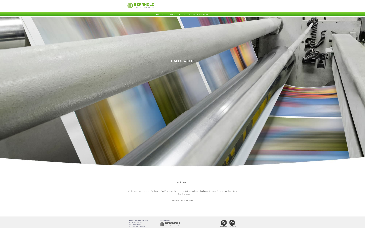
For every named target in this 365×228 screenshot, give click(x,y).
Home (157, 14)
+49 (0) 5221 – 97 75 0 (138, 227)
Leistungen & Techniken (171, 14)
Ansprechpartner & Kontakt (199, 14)
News (184, 14)
